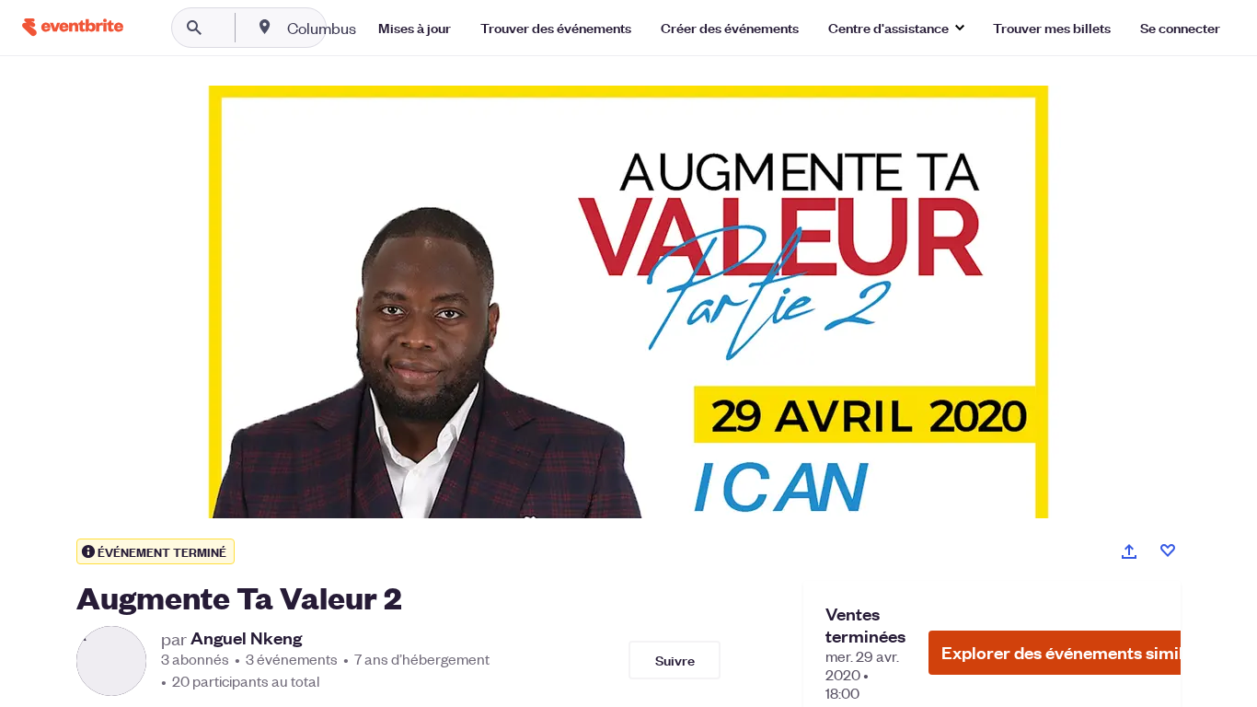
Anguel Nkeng (246, 638)
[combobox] (380, 27)
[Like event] (1168, 550)
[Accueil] (72, 27)
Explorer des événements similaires (1082, 652)
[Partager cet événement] (1129, 551)
